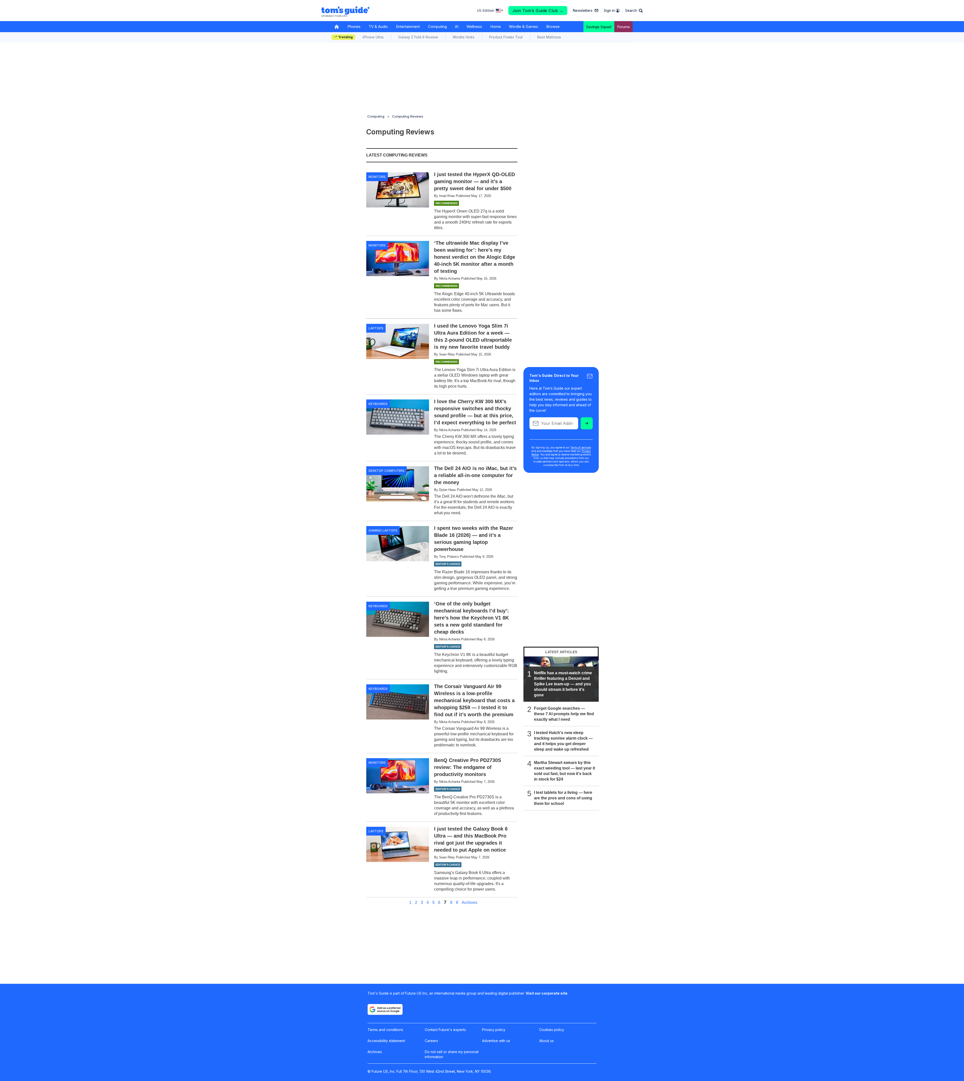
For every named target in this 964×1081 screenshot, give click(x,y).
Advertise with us (496, 1041)
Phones (353, 26)
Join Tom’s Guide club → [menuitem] (538, 10)
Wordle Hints (463, 37)
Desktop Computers (386, 471)
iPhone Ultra (373, 37)
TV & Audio (378, 26)
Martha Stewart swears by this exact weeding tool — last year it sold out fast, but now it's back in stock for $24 (564, 770)
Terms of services (580, 447)
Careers (431, 1041)
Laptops (376, 328)
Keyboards (378, 404)
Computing (437, 26)
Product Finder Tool (506, 37)
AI (456, 26)
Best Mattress (549, 37)
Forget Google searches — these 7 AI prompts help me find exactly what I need (564, 714)
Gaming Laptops (383, 530)
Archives (469, 903)
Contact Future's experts (445, 1029)
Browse (553, 26)
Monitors (377, 177)
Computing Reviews (407, 116)
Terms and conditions (385, 1029)
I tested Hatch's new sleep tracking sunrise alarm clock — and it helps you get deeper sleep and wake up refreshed (563, 741)
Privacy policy (493, 1029)
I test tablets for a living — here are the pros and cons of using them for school (563, 798)
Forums (623, 26)
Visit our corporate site (546, 993)
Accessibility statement (386, 1041)
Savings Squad (598, 26)
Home (495, 26)
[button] (634, 10)
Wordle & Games (523, 26)
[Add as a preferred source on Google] (385, 1009)
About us (546, 1041)
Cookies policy (551, 1029)
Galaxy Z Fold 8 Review (418, 37)
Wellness (474, 26)
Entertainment (408, 26)
